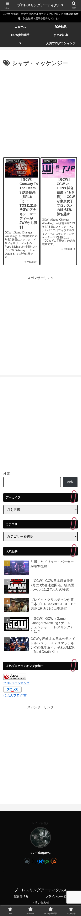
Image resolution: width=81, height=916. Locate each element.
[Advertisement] (40, 110)
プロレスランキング (16, 683)
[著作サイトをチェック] (27, 861)
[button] (72, 661)
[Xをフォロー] (34, 861)
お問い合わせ (40, 902)
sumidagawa (40, 852)
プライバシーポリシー (60, 896)
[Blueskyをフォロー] (40, 861)
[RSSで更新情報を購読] (54, 861)
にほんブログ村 (15, 695)
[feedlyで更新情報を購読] (47, 861)
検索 (6, 473)
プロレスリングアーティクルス (40, 5)
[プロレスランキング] (14, 676)
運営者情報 (21, 896)
